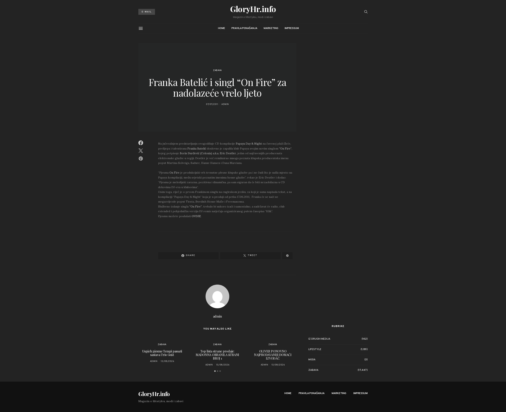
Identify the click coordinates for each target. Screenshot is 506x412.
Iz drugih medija (319, 339)
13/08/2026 (167, 361)
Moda (311, 359)
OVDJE (196, 216)
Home (221, 28)
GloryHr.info (253, 9)
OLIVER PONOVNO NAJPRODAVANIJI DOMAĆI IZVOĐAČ (273, 354)
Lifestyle (314, 349)
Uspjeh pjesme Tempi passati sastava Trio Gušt (162, 353)
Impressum (292, 28)
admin (225, 104)
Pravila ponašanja (244, 28)
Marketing (271, 28)
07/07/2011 (212, 104)
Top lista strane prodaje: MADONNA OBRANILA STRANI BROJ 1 (217, 354)
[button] (215, 371)
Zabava (217, 70)
